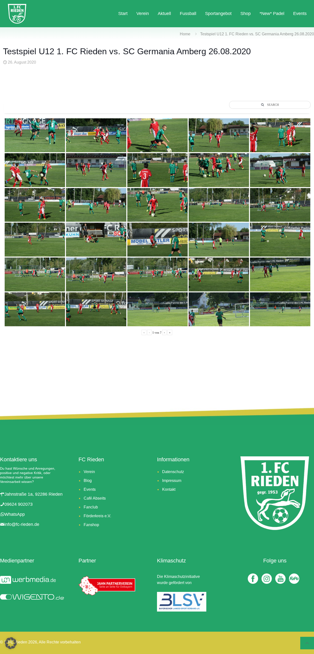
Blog (88, 480)
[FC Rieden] (17, 13)
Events (90, 489)
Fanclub (91, 507)
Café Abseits (95, 498)
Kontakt (168, 489)
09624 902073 (18, 504)
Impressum (171, 480)
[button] (11, 643)
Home (185, 34)
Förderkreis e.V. (97, 516)
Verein (89, 472)
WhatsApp (14, 514)
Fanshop (91, 525)
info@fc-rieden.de (21, 524)
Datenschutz (173, 472)
